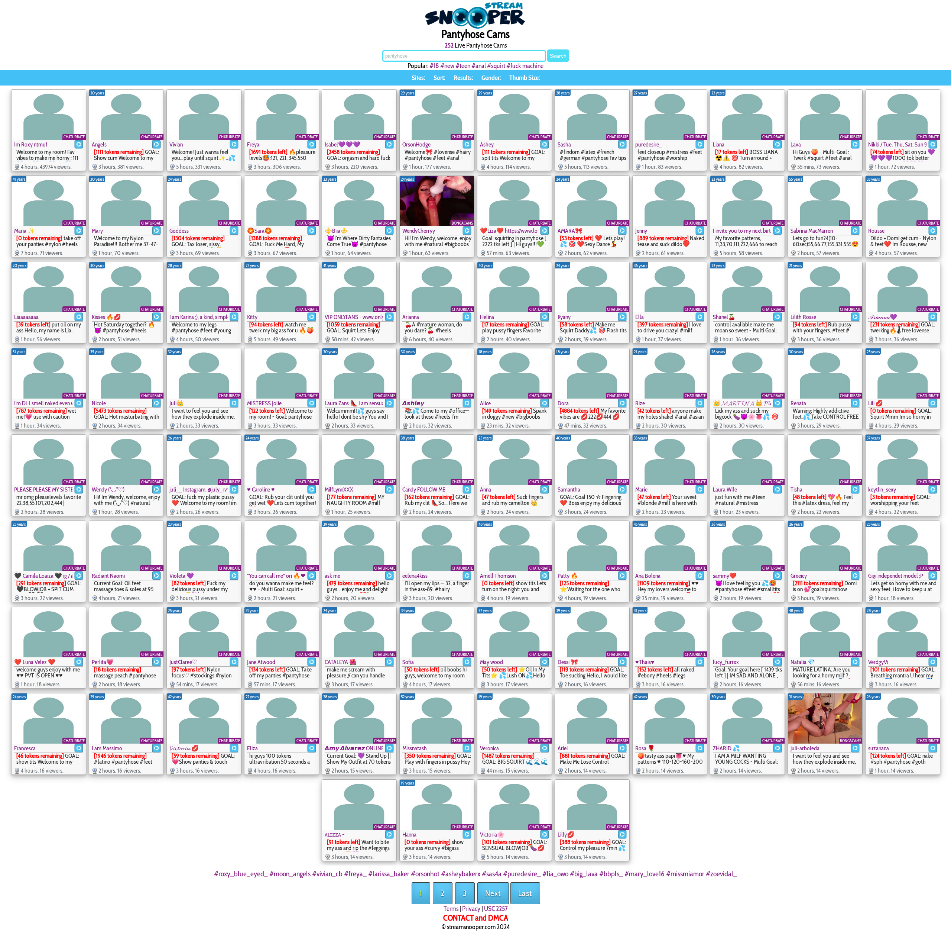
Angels (99, 144)
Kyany (564, 316)
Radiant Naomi (108, 575)
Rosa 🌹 (645, 748)
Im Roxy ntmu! (30, 144)
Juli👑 (176, 403)
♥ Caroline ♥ (261, 489)
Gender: (491, 78)
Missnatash (414, 748)
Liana (718, 144)
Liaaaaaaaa (26, 316)
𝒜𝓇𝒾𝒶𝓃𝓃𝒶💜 (882, 316)
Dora (563, 403)
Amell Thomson (498, 575)
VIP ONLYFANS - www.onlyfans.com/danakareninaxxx (354, 316)
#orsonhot (425, 873)
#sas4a (492, 873)
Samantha (569, 489)
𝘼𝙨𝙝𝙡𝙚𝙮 (413, 403)
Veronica (489, 748)
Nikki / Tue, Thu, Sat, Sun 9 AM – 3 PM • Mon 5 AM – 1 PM (897, 144)
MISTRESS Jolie (264, 403)
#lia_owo (555, 873)
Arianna (410, 316)
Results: (463, 78)
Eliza (252, 748)
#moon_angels (290, 873)
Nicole (99, 403)
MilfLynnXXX (339, 489)
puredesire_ (648, 144)
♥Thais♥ (645, 662)
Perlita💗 (103, 662)
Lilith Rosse (803, 316)
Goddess (179, 230)
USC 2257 (496, 909)
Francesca (25, 748)
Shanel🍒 (724, 316)
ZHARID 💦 (726, 748)
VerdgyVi (878, 662)
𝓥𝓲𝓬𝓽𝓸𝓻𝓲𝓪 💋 (184, 748)
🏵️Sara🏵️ (259, 230)
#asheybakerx (460, 873)
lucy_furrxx (726, 662)
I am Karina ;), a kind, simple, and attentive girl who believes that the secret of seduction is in (198, 316)
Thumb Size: (524, 78)
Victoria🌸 (492, 834)
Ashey (487, 144)
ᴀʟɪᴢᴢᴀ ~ (334, 834)
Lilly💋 (566, 834)
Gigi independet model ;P (895, 575)
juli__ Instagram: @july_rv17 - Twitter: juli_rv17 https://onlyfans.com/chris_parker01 (198, 489)
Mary (97, 230)
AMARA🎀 (570, 230)
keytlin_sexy (882, 489)
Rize (640, 403)
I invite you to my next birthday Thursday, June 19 (742, 230)
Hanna (409, 834)
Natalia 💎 (803, 662)
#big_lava (584, 873)
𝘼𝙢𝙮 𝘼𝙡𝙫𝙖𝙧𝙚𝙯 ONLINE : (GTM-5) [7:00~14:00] (354, 748)
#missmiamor (685, 873)
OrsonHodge (416, 144)
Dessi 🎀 (568, 662)
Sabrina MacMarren (812, 230)
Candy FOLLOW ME (423, 489)
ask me (332, 575)
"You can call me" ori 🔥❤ (276, 575)
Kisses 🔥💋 (106, 316)
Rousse (876, 230)
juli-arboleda (805, 748)
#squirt (496, 66)
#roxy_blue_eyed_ (241, 873)
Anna (485, 489)
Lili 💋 (875, 403)
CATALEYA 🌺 (341, 662)
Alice (485, 403)
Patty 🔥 (568, 575)
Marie (641, 489)
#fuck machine (524, 66)
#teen (462, 66)
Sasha (564, 144)
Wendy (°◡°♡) (108, 489)
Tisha (796, 489)
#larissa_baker (388, 873)
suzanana (878, 748)
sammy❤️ (725, 575)
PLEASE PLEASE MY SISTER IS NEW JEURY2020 (43, 489)
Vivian (176, 144)
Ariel (563, 748)
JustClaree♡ (183, 662)
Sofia (408, 662)
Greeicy (799, 575)
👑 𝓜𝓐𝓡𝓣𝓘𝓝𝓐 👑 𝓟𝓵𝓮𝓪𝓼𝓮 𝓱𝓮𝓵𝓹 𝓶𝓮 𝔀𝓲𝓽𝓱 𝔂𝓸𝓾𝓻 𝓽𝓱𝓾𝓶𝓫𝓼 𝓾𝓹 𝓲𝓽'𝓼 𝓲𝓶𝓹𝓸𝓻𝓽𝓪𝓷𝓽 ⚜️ (742, 403)
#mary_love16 (644, 873)
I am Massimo (107, 748)
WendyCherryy (418, 230)
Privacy (471, 909)
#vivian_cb (327, 873)
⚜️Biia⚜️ (336, 230)
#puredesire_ (522, 873)
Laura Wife (725, 489)
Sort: (439, 78)
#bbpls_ (611, 873)
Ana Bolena (647, 575)
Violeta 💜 (181, 575)
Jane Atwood (261, 662)
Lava (796, 144)
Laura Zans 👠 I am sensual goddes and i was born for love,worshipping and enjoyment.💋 (354, 403)
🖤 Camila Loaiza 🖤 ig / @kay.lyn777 (43, 575)
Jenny (641, 230)
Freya (253, 144)
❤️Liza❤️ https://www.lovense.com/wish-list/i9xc (509, 230)
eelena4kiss (415, 575)
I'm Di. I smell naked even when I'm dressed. (43, 403)
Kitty (252, 316)
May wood (491, 662)
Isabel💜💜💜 (342, 144)
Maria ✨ (24, 230)
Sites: (418, 78)
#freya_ (355, 873)
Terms (451, 909)
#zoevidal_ (721, 873)
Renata (798, 403)
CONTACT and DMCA (475, 918)
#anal (478, 66)
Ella (639, 316)
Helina (487, 316)
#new (447, 66)
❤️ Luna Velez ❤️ (34, 662)
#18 (434, 66)
